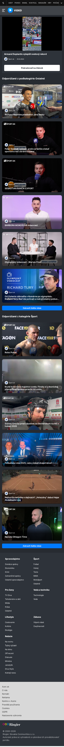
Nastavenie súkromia (11, 715)
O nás (4, 690)
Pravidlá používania (11, 704)
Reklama (6, 697)
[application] (32, 34)
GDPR (4, 711)
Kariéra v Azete (9, 701)
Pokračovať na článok (32, 68)
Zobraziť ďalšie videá (32, 308)
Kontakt (5, 693)
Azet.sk (5, 686)
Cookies (6, 708)
